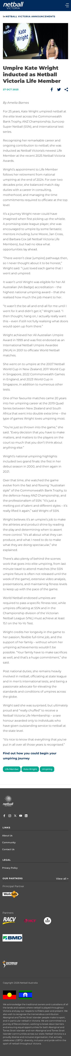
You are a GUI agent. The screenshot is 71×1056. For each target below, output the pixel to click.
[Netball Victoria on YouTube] (20, 816)
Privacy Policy (10, 867)
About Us (7, 835)
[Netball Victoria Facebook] (4, 816)
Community (9, 842)
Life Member (12, 769)
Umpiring (47, 769)
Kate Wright (30, 769)
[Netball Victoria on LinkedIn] (26, 816)
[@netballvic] (9, 816)
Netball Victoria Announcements (30, 16)
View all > (62, 878)
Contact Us (8, 849)
